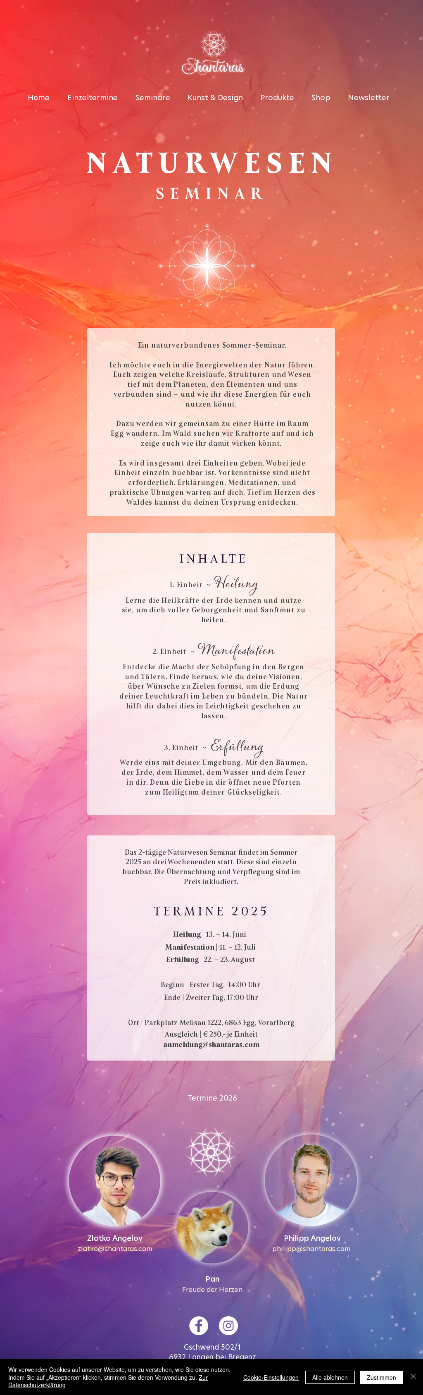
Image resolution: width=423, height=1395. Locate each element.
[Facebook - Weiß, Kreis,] (198, 1325)
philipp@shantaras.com (311, 1249)
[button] (281, 98)
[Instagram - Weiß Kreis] (228, 1325)
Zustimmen (381, 1377)
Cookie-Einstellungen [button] (271, 1377)
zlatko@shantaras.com (115, 1249)
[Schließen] (413, 1377)
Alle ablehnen (330, 1377)
